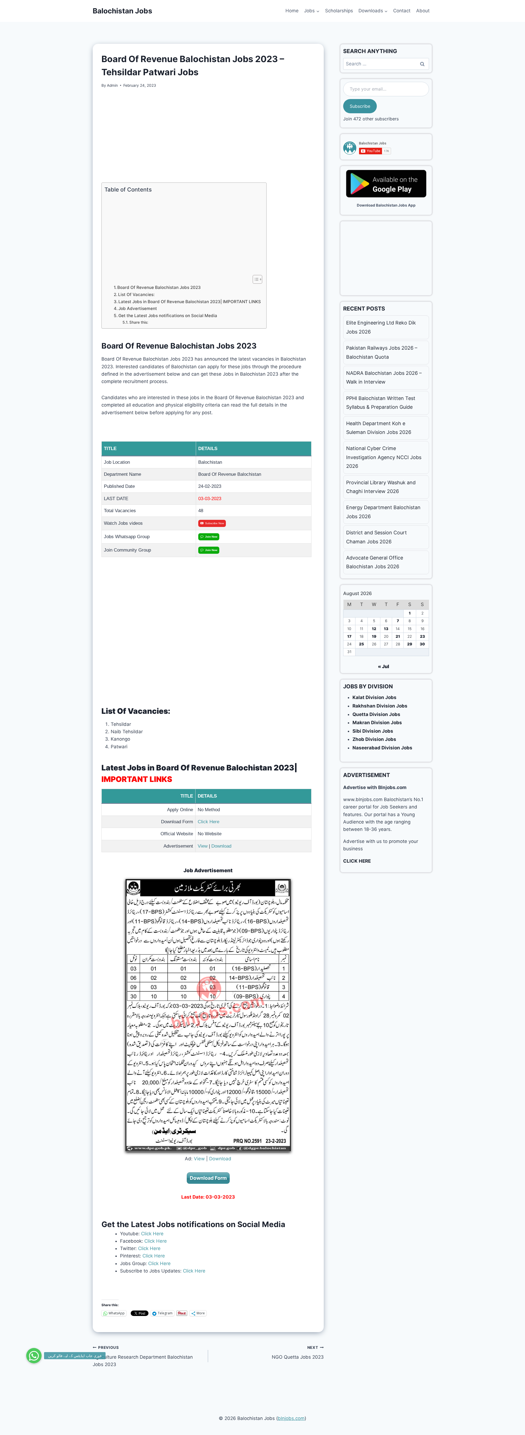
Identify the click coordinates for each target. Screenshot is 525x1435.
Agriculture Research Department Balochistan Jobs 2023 (143, 1356)
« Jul (383, 666)
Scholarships (339, 10)
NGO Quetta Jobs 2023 (297, 1352)
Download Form (208, 1178)
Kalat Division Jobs (374, 697)
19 (374, 636)
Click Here (208, 821)
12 (374, 629)
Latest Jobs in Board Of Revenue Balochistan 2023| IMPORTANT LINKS (189, 301)
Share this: (138, 322)
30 (422, 644)
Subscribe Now (214, 523)
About (423, 10)
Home (292, 10)
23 (422, 636)
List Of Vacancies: (136, 294)
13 (386, 629)
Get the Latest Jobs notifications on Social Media (167, 315)
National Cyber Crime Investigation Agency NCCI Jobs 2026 (383, 457)
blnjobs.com (291, 1418)
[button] (34, 1355)
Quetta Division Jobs (376, 714)
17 (349, 636)
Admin (112, 85)
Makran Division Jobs (377, 722)
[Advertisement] (208, 135)
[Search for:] (386, 63)
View (203, 846)
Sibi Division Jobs (372, 731)
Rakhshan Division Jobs (379, 706)
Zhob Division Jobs (374, 739)
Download (221, 846)
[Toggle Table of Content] (255, 279)
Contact (401, 10)
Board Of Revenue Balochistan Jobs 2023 (159, 287)
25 (361, 644)
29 (409, 644)
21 (398, 636)
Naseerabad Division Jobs (382, 747)
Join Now (211, 536)
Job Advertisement (137, 308)
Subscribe (360, 106)
